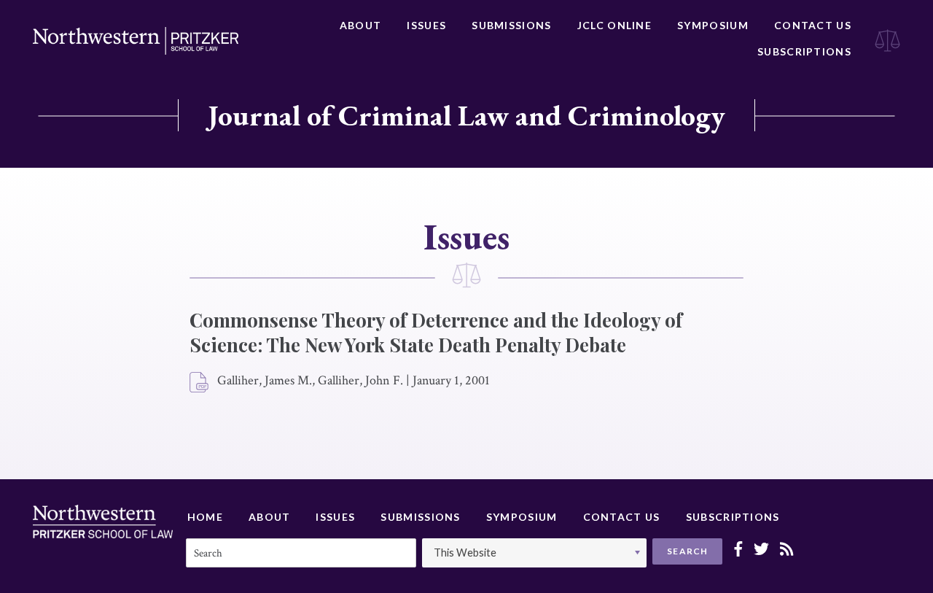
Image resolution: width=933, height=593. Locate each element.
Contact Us (812, 25)
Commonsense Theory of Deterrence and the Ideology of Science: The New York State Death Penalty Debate (436, 332)
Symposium (713, 25)
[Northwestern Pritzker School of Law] (135, 41)
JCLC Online (614, 25)
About (361, 25)
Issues (426, 25)
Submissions (511, 25)
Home (205, 517)
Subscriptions (804, 51)
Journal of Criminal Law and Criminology (466, 115)
